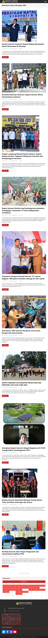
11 (25, 587)
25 (25, 591)
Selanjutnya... (5, 57)
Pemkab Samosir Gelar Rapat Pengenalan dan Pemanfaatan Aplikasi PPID (20, 553)
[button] (45, 1)
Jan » (37, 595)
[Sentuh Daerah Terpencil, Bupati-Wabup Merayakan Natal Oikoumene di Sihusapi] (19, 25)
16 (12, 589)
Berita (21, 48)
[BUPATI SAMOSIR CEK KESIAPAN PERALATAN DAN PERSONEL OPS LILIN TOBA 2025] (24, 365)
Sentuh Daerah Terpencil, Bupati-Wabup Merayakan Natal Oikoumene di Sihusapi (23, 45)
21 (42, 589)
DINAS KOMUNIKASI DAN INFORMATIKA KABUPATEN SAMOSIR (22, 636)
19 (31, 589)
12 (31, 587)
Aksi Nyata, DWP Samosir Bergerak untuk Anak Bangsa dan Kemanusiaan (21, 332)
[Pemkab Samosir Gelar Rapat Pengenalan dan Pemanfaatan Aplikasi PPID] (23, 534)
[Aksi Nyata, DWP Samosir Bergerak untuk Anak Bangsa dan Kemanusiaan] (24, 311)
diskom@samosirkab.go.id (14, 610)
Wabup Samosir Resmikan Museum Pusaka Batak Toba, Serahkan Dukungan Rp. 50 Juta (22, 501)
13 (36, 587)
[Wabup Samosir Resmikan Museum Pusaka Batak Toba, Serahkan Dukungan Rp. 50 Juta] (19, 483)
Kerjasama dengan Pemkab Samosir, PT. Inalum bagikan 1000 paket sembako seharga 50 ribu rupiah (23, 277)
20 (36, 589)
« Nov (12, 595)
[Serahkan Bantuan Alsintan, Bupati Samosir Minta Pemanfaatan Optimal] (24, 77)
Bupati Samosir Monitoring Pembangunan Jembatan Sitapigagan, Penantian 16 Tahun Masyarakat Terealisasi (23, 210)
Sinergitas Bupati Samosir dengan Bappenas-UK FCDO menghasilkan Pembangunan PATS (23, 449)
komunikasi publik (13, 48)
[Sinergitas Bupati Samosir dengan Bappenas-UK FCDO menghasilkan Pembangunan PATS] (24, 423)
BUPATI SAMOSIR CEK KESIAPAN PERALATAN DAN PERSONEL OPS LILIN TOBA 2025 (21, 384)
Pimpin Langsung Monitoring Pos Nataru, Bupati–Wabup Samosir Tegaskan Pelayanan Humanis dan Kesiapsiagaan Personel (22, 156)
